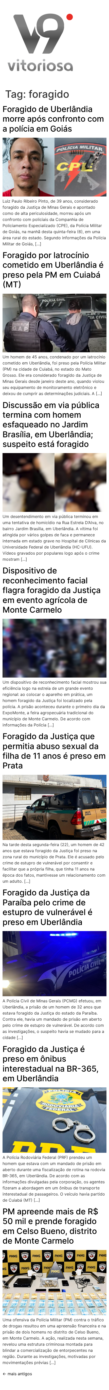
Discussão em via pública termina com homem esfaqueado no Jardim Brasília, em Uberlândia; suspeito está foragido (51, 424)
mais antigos (17, 1373)
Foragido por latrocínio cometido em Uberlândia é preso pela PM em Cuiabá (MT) (53, 269)
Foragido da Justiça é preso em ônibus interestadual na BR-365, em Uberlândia (51, 1063)
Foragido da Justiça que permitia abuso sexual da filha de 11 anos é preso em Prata (54, 750)
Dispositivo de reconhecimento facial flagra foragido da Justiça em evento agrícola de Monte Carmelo (52, 590)
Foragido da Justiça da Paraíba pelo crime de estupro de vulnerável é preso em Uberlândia (48, 907)
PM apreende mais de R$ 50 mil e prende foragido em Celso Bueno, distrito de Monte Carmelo (50, 1226)
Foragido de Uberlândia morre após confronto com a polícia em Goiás (53, 119)
